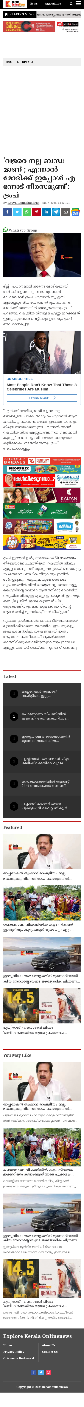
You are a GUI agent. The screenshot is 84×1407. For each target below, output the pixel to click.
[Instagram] (49, 1373)
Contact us (50, 1352)
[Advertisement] (42, 113)
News (34, 4)
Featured (12, 828)
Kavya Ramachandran (23, 203)
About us (48, 1345)
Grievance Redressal (18, 1358)
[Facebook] (34, 1373)
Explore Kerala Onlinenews (37, 1336)
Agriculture (53, 4)
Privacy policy (13, 1352)
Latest (9, 677)
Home (10, 62)
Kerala (27, 62)
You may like (17, 1056)
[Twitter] (41, 1373)
